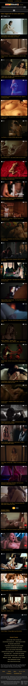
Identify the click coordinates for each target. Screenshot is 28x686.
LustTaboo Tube (18, 1)
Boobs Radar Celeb (22, 682)
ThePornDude (10, 1)
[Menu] (14, 10)
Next (17, 508)
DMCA (15, 671)
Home (3, 671)
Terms (9, 671)
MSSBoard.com (17, 673)
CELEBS (21, 4)
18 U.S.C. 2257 (22, 671)
